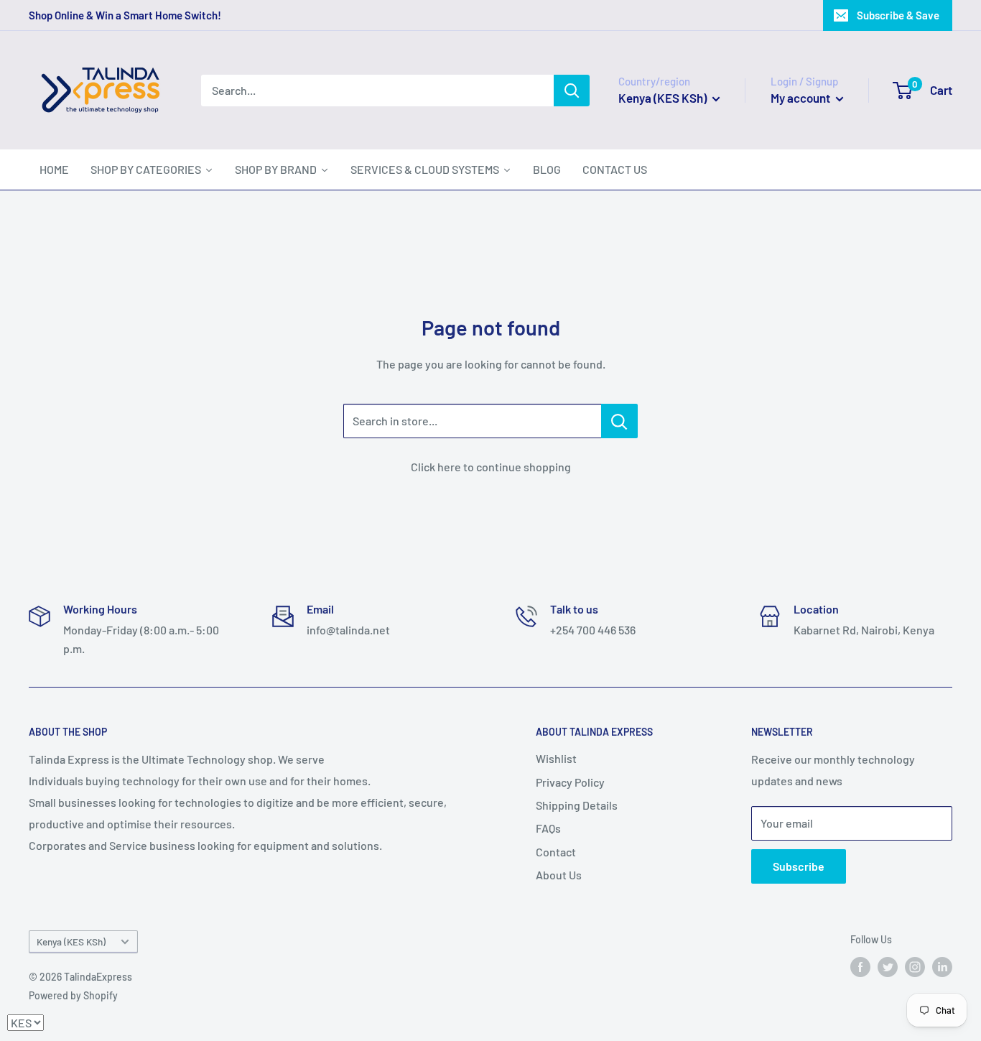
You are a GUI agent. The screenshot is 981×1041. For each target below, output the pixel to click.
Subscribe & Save (898, 15)
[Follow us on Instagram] (915, 967)
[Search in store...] (619, 421)
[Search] (572, 90)
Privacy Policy (570, 782)
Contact (556, 852)
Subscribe (798, 866)
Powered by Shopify (73, 995)
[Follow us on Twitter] (888, 967)
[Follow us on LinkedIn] (942, 967)
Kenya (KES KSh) (71, 941)
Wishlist (556, 758)
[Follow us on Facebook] (860, 967)
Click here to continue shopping (491, 466)
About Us (559, 875)
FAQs (548, 828)
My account (801, 98)
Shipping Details (577, 805)
